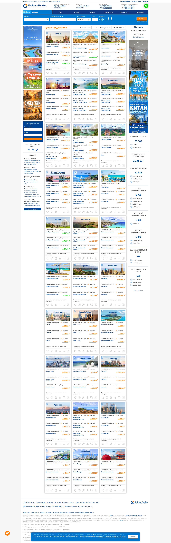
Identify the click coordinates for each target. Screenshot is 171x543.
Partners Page (90, 502)
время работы (57, 7)
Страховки (140, 12)
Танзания (85, 405)
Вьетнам (85, 126)
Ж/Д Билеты (124, 12)
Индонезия (113, 80)
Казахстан (57, 312)
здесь (121, 520)
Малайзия (85, 451)
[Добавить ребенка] (104, 19)
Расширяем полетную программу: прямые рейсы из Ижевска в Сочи (32, 171)
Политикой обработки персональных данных (111, 536)
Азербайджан (85, 312)
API (97, 502)
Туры (60, 12)
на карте (128, 515)
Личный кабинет (125, 1)
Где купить (57, 502)
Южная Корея (58, 451)
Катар (113, 405)
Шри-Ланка (85, 219)
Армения (58, 405)
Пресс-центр (40, 506)
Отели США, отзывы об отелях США (58, 512)
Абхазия (85, 80)
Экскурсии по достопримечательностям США (81, 512)
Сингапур (113, 358)
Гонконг (57, 358)
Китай (113, 126)
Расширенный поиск (142, 21)
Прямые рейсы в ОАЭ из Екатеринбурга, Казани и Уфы (31, 181)
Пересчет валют (138, 34)
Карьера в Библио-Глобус (54, 506)
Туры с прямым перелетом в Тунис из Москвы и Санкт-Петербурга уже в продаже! (32, 203)
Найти (141, 19)
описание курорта (137, 515)
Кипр (113, 219)
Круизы (92, 12)
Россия (58, 34)
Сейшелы (85, 173)
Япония (113, 451)
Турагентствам (136, 1)
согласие (109, 534)
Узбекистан (113, 266)
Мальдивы (58, 126)
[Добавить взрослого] (101, 19)
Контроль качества (43, 1)
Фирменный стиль (29, 506)
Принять (133, 536)
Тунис (113, 173)
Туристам (145, 1)
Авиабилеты (108, 12)
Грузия (85, 266)
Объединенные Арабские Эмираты (57, 173)
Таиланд (113, 34)
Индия (58, 219)
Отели (76, 12)
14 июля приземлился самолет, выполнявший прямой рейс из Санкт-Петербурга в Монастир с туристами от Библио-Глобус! (32, 192)
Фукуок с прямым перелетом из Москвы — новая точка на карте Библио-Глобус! (32, 162)
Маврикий (113, 312)
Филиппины (85, 358)
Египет (85, 34)
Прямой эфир (138, 290)
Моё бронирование (54, 1)
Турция (58, 80)
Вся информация (33, 209)
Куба (58, 266)
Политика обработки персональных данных (78, 506)
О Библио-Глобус (28, 502)
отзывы (111, 515)
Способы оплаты (138, 37)
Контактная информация (30, 1)
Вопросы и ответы (68, 502)
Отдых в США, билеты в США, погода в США (35, 512)
